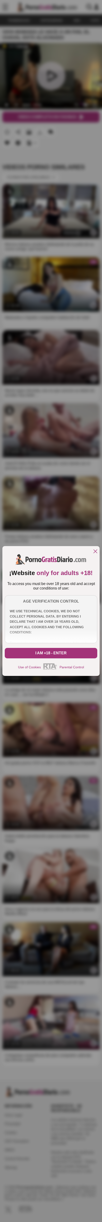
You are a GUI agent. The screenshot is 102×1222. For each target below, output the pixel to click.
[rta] (50, 669)
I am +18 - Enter (51, 653)
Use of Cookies (29, 667)
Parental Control (72, 667)
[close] (95, 551)
